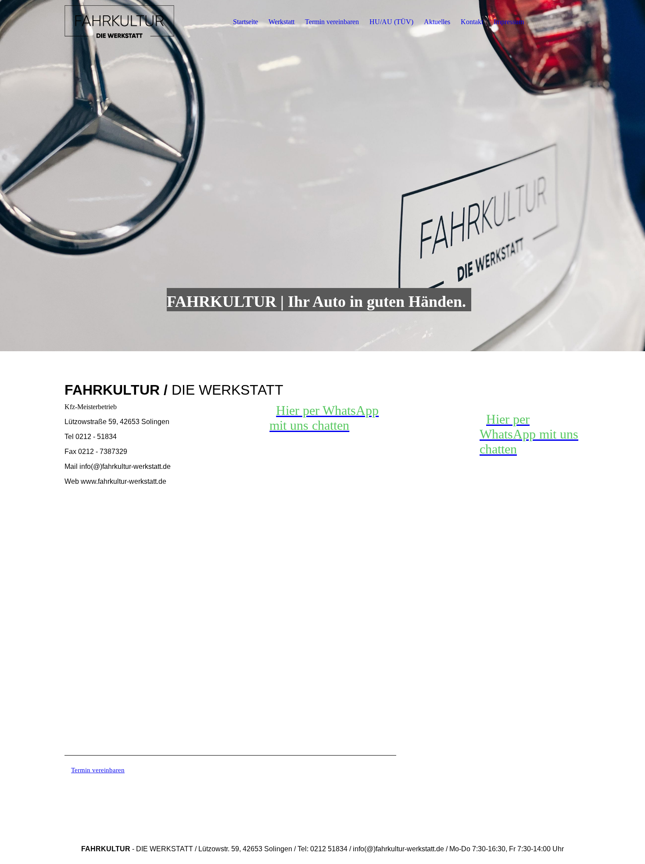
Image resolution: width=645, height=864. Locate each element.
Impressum (509, 21)
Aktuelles (437, 21)
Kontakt (472, 21)
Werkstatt (281, 21)
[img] (119, 22)
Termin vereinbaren (332, 21)
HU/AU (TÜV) (391, 21)
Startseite (245, 21)
